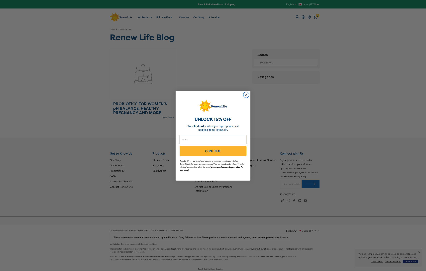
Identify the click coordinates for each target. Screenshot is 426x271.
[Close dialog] (246, 95)
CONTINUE (213, 151)
